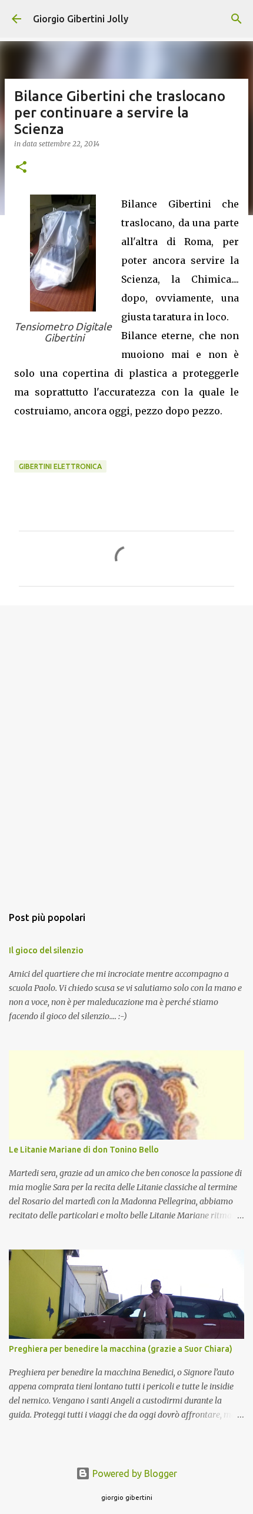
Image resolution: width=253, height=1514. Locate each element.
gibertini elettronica (60, 466)
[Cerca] (236, 19)
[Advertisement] (126, 749)
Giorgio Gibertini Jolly (80, 19)
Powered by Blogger (133, 1473)
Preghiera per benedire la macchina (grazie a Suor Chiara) (120, 1349)
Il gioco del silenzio (46, 950)
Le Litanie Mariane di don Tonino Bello (84, 1149)
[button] (21, 168)
